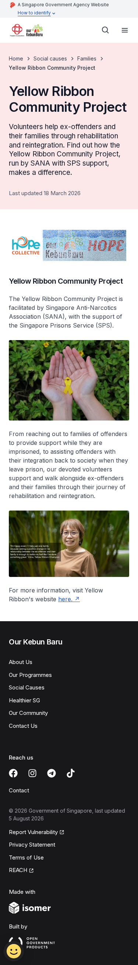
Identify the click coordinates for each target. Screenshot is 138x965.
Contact (19, 790)
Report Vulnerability (33, 832)
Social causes (50, 58)
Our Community (28, 712)
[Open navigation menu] (125, 30)
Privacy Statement (32, 844)
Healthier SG (24, 700)
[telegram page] (51, 773)
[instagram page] (32, 773)
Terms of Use (26, 857)
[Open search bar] (105, 30)
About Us (20, 661)
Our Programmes (30, 674)
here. (65, 599)
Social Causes (27, 687)
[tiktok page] (70, 773)
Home (16, 58)
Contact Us (23, 725)
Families (86, 58)
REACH (18, 870)
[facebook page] (13, 773)
